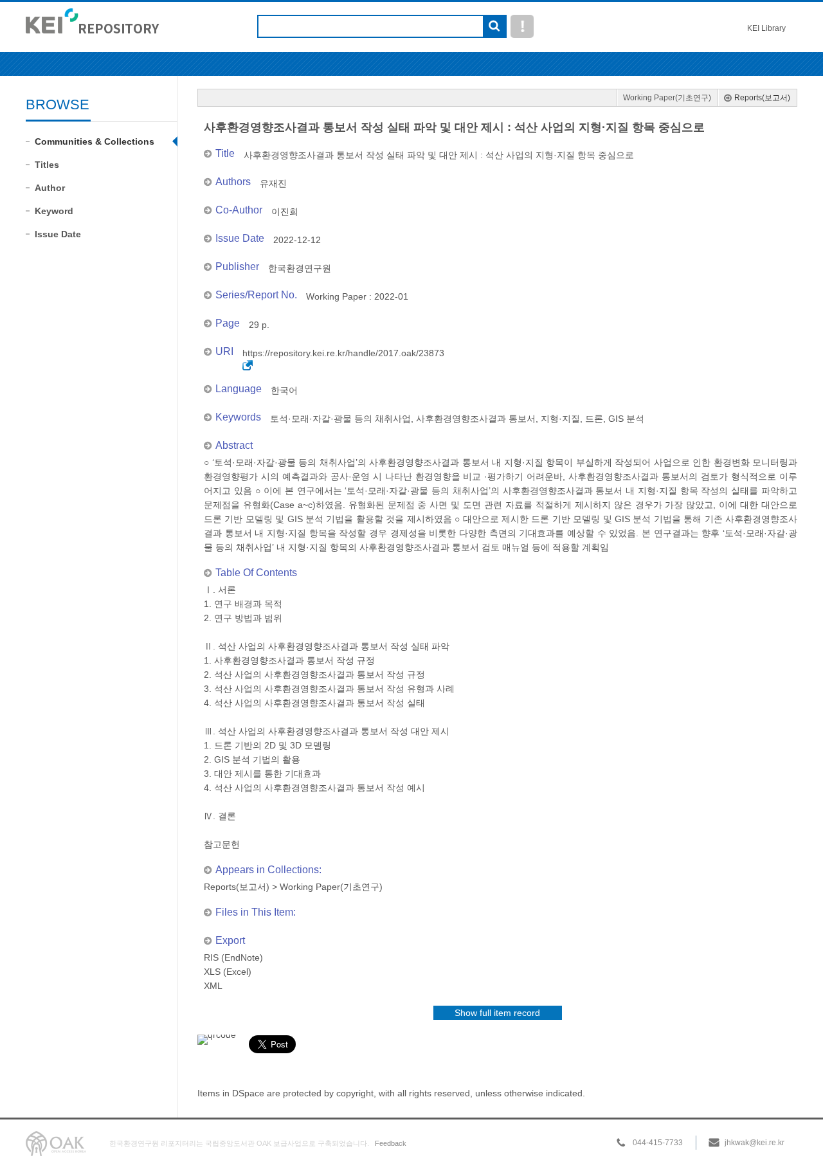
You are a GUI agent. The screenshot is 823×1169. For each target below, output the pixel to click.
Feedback (390, 1143)
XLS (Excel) (227, 971)
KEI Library (766, 28)
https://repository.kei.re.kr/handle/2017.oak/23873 (343, 353)
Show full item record (497, 1013)
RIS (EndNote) (233, 957)
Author (50, 188)
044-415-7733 (658, 1142)
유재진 (273, 183)
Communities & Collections (94, 141)
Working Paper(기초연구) (667, 97)
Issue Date (58, 234)
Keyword (54, 211)
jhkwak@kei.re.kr (754, 1142)
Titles (47, 164)
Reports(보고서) (762, 97)
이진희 (284, 211)
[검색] (494, 27)
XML (213, 986)
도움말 (522, 26)
